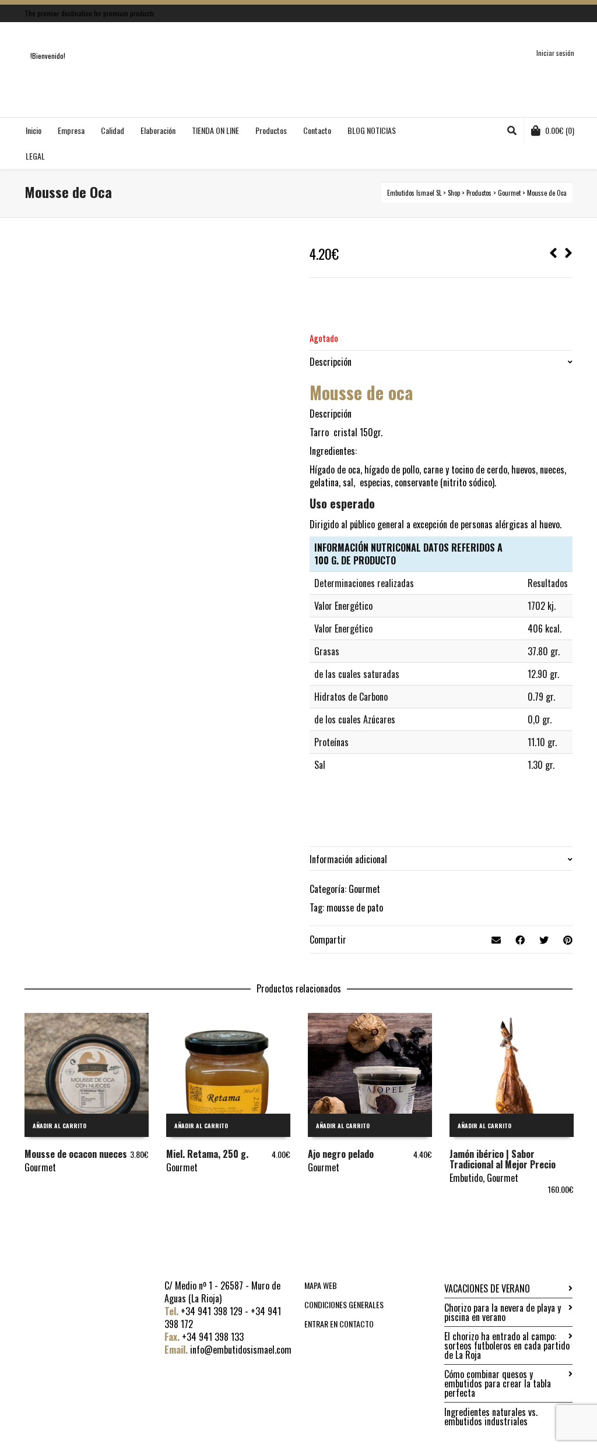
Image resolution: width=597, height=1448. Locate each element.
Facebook (554, 13)
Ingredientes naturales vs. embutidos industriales (491, 1416)
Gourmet (364, 889)
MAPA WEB (320, 1285)
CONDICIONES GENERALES (344, 1304)
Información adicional (348, 859)
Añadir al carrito (59, 1125)
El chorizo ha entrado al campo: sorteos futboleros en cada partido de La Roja (507, 1345)
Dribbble (571, 13)
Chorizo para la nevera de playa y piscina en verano (502, 1312)
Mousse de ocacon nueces (75, 1154)
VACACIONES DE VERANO (487, 1288)
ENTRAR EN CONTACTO (339, 1324)
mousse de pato (354, 907)
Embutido (466, 1178)
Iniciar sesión (555, 53)
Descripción (331, 362)
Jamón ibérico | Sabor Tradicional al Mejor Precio (502, 1159)
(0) (559, 130)
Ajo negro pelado (341, 1154)
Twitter (538, 13)
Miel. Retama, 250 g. (207, 1154)
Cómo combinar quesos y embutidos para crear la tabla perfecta (497, 1383)
